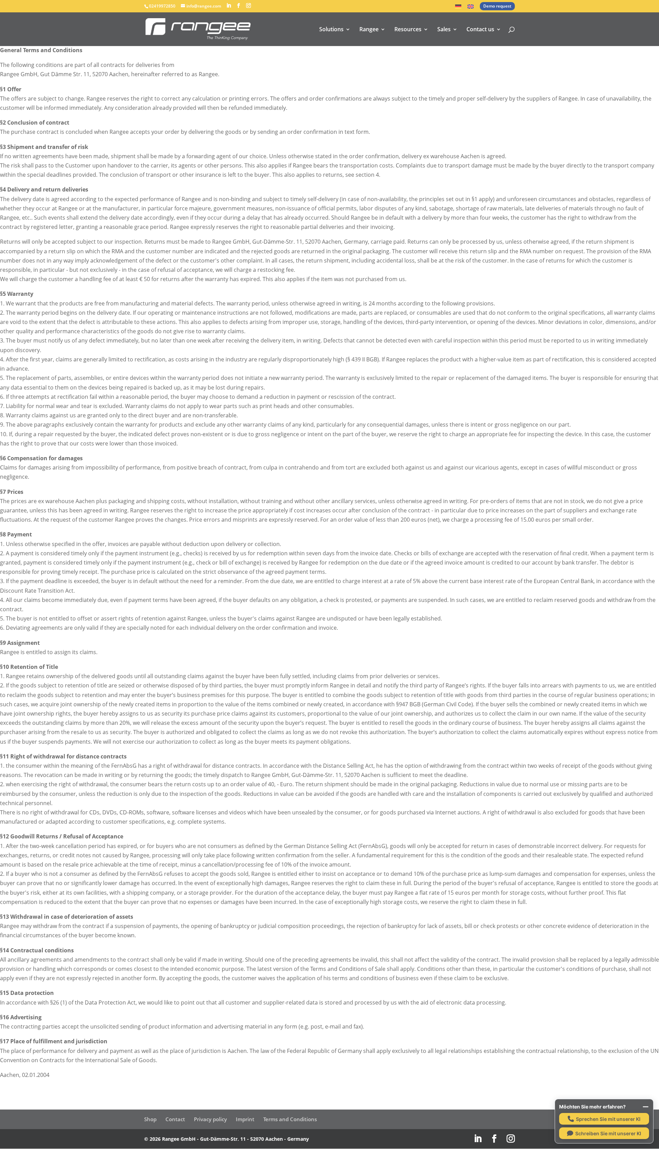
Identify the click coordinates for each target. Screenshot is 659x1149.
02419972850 (162, 6)
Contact (175, 1119)
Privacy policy (210, 1119)
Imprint (245, 1119)
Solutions (331, 30)
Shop (150, 1119)
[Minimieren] (645, 1106)
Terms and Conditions (290, 1119)
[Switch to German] (458, 8)
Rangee (369, 30)
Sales (444, 30)
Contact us (480, 30)
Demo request (497, 6)
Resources (407, 30)
